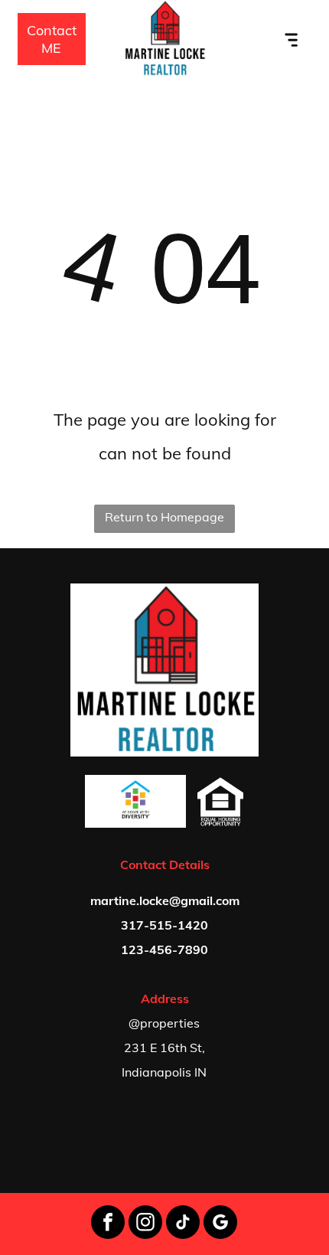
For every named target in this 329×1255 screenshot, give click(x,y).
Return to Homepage (164, 517)
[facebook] (108, 1224)
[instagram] (145, 1224)
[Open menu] (291, 39)
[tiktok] (183, 1224)
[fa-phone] (11, 46)
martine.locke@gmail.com (164, 900)
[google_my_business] (220, 1224)
